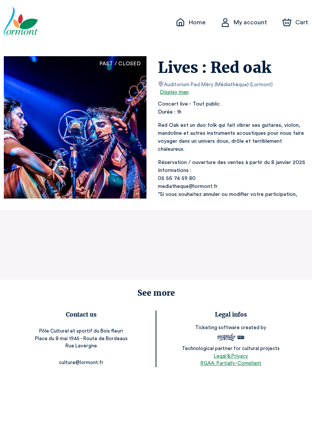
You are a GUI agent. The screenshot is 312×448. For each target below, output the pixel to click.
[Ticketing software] (230, 338)
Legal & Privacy (231, 355)
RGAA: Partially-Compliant (231, 363)
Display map (174, 92)
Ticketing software (217, 327)
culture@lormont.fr (81, 362)
